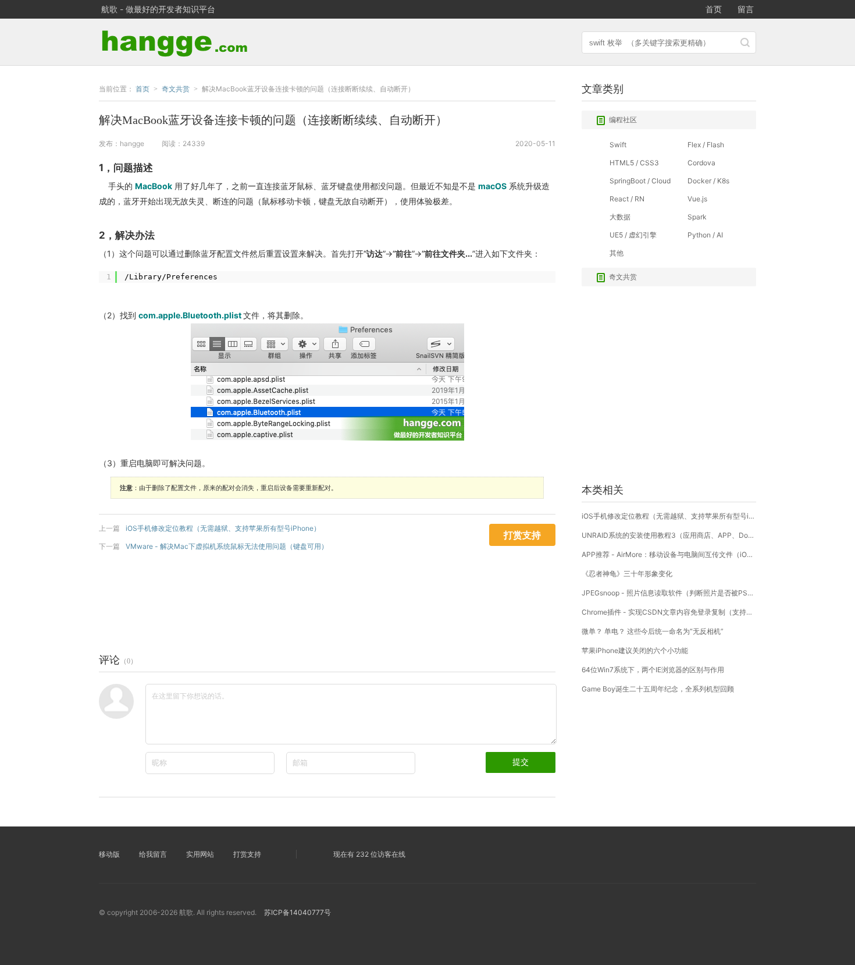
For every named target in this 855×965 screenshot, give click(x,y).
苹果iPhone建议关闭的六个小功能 (635, 650)
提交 (520, 762)
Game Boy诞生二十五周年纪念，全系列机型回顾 (658, 688)
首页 (714, 9)
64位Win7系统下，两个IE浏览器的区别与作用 (653, 669)
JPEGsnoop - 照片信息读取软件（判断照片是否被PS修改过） (669, 592)
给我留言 (153, 854)
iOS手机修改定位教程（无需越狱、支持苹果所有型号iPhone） (223, 528)
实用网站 (200, 854)
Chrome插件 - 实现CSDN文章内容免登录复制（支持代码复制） (669, 612)
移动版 (109, 854)
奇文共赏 (623, 276)
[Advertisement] (310, 599)
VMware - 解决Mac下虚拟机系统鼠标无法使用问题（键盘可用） (227, 546)
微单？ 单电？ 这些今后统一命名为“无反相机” (653, 631)
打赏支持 (247, 854)
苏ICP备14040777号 (297, 912)
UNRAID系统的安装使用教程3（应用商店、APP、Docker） (669, 535)
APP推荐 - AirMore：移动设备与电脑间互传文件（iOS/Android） (669, 554)
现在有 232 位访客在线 (369, 854)
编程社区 (623, 119)
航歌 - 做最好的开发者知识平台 (158, 9)
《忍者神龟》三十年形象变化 (627, 573)
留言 (746, 9)
